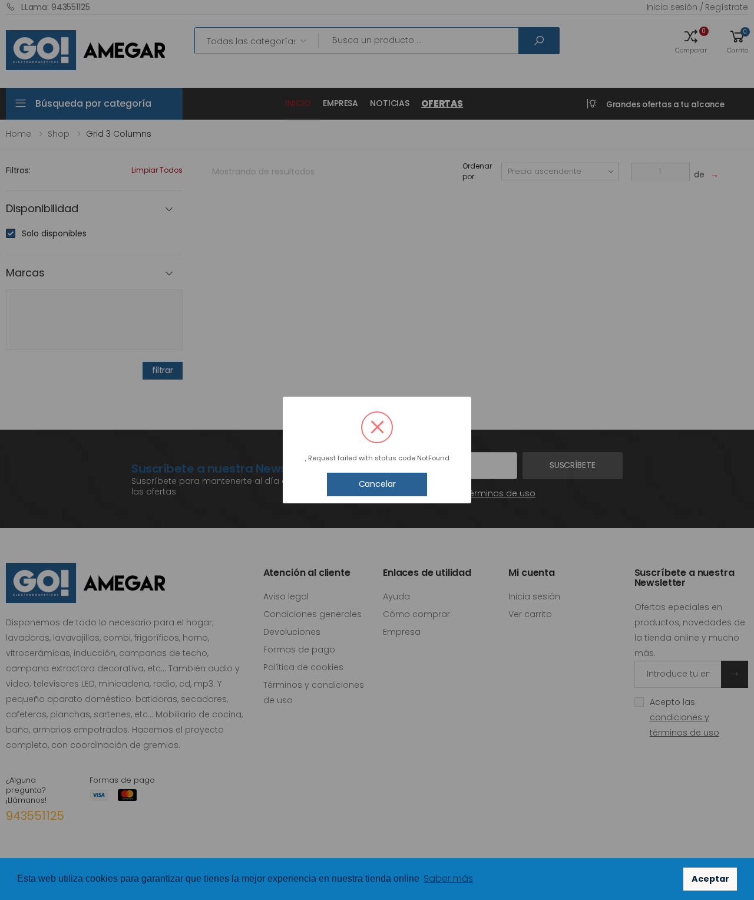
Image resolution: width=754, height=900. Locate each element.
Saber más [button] (448, 878)
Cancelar (377, 484)
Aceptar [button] (710, 879)
